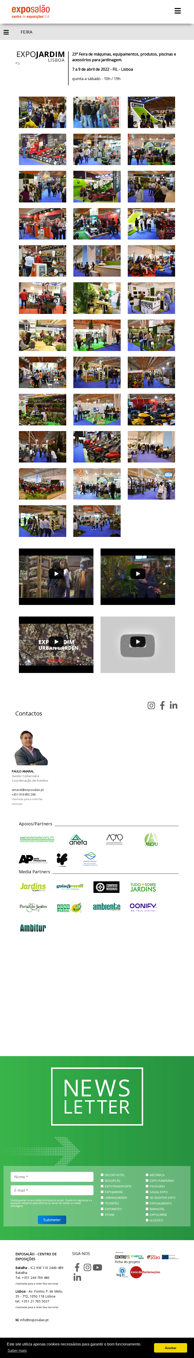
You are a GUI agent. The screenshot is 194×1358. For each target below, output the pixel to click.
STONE (110, 1214)
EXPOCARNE (158, 1214)
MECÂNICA (157, 1175)
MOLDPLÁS (112, 1180)
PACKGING (157, 1186)
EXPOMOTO (113, 1209)
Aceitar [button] (170, 1348)
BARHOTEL (157, 1209)
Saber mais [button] (17, 1351)
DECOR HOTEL (115, 1175)
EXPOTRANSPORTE (118, 1186)
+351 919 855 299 (23, 794)
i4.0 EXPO (156, 1220)
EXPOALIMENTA (161, 1203)
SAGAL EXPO (159, 1192)
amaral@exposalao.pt (28, 790)
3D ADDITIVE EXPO (163, 1197)
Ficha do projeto (127, 1261)
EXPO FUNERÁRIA (162, 1180)
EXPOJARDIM (114, 1192)
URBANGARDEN (116, 1197)
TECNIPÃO (112, 1203)
